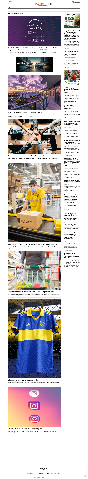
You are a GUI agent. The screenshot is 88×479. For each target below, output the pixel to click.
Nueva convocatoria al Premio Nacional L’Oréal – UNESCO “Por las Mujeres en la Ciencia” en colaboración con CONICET (32, 48)
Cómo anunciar (41, 473)
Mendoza (50, 10)
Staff (36, 473)
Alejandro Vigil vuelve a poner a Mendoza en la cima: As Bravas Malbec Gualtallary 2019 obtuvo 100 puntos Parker (71, 216)
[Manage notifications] (85, 476)
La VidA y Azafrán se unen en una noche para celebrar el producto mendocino (72, 181)
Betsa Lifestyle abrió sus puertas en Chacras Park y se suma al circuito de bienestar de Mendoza (71, 197)
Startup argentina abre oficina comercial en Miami (26, 112)
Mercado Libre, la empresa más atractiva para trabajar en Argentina (33, 244)
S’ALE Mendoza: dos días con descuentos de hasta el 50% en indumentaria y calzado (71, 53)
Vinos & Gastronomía (36, 10)
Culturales (44, 10)
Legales (47, 473)
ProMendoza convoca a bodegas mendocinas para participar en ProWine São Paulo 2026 (71, 255)
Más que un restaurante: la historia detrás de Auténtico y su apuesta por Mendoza (72, 143)
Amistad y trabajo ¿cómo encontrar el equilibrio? (26, 156)
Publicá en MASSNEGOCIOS (56, 473)
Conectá (54, 10)
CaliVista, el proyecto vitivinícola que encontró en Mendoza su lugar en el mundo (72, 90)
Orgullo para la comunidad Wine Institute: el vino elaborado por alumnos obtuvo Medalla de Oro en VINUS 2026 (72, 124)
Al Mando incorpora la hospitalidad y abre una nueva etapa (71, 107)
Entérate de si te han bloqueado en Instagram (25, 429)
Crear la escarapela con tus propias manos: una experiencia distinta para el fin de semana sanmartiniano (72, 235)
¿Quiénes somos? (29, 473)
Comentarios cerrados (68, 48)
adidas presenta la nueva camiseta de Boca (23, 380)
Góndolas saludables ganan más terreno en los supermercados (31, 292)
